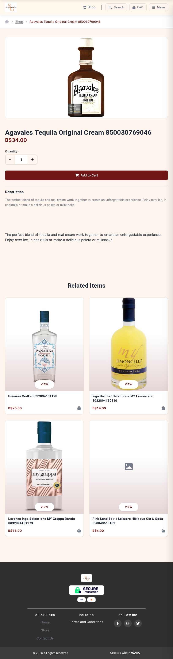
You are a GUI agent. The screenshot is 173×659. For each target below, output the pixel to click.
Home (45, 622)
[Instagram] (128, 623)
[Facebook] (118, 623)
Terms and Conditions (86, 622)
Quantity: (11, 151)
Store (45, 630)
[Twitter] (138, 623)
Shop (19, 21)
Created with (125, 652)
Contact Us (45, 638)
